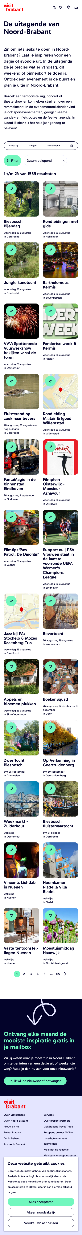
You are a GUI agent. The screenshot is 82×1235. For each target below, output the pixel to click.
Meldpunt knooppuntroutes (60, 1155)
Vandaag (13, 145)
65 (58, 974)
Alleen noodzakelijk (41, 1212)
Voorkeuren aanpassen (41, 1223)
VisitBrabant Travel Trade (58, 1126)
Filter (14, 161)
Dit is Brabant (12, 1138)
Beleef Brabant (12, 1132)
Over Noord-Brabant (16, 1120)
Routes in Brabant (14, 1144)
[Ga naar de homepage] (16, 7)
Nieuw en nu (11, 1126)
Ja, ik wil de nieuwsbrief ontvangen (35, 1081)
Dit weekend (53, 145)
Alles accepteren (41, 1202)
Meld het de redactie (56, 1149)
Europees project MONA (58, 1132)
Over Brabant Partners (57, 1120)
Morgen (32, 145)
